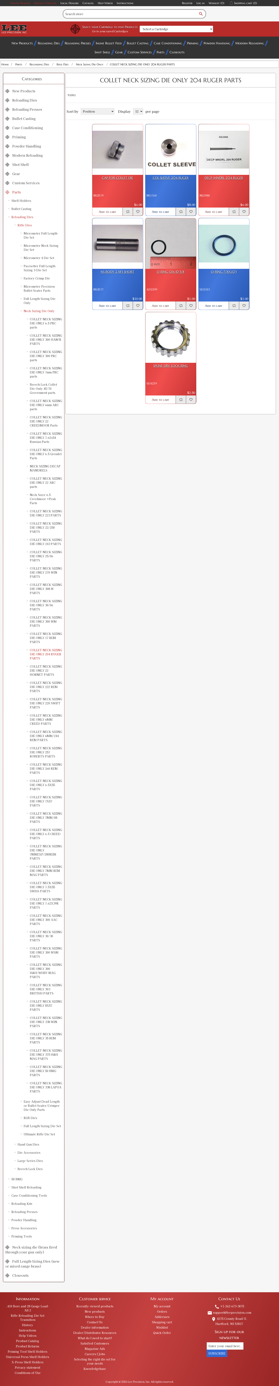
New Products (22, 43)
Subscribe (216, 1353)
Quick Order (162, 1333)
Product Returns (27, 1346)
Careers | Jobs (95, 1354)
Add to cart (107, 212)
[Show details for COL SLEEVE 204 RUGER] (170, 149)
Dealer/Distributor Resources (94, 1333)
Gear (119, 52)
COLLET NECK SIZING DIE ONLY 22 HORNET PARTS (46, 670)
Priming (193, 43)
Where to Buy (95, 1317)
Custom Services (140, 52)
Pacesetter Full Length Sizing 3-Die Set (39, 268)
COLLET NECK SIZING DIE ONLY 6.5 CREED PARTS (46, 834)
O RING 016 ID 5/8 (170, 272)
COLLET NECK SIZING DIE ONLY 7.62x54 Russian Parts (46, 437)
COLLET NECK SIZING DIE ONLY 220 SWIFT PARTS (46, 703)
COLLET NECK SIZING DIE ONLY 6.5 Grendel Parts (46, 454)
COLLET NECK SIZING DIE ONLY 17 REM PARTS (46, 638)
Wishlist (162, 1327)
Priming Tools (21, 1236)
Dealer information (95, 1327)
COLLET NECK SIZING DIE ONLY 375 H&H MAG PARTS (46, 1054)
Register (187, 3)
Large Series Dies (30, 1161)
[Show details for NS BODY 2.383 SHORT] (117, 243)
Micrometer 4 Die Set (39, 258)
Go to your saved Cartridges (110, 31)
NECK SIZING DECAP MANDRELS (45, 468)
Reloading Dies (49, 43)
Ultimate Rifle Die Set (39, 1134)
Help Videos (105, 3)
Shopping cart (162, 1322)
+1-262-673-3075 (229, 1306)
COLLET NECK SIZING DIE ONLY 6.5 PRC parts (46, 323)
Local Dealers (69, 3)
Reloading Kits (21, 1204)
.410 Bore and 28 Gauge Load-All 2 (27, 1308)
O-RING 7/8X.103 (224, 272)
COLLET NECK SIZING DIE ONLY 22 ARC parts (46, 482)
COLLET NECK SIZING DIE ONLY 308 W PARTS (46, 589)
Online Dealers (20, 3)
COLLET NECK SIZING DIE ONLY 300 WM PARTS (46, 621)
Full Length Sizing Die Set (42, 1126)
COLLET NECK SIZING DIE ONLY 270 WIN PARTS (46, 572)
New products (95, 1311)
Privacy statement (27, 1367)
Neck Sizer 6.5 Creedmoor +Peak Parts (43, 499)
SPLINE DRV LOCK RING (170, 366)
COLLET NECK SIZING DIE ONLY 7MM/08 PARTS (46, 817)
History (27, 1325)
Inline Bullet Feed (109, 43)
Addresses (162, 1317)
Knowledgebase (95, 1369)
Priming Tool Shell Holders (27, 1351)
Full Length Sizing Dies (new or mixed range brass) (32, 1264)
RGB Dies (30, 1118)
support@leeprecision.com (229, 1312)
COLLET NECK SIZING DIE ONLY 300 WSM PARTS (46, 952)
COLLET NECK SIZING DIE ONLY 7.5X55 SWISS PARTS (46, 887)
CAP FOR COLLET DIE (117, 178)
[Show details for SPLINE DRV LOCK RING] (170, 337)
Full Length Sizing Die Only (40, 301)
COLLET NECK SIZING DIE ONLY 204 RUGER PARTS (46, 654)
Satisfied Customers (94, 1343)
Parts (160, 52)
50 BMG (16, 1179)
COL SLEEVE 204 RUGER (171, 178)
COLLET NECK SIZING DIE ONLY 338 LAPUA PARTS (46, 1087)
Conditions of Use (28, 1373)
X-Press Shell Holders (28, 1362)
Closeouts (177, 52)
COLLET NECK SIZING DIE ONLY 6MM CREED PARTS (46, 719)
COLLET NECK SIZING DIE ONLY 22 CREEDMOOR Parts (46, 421)
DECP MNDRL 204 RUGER (224, 178)
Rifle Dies (25, 225)
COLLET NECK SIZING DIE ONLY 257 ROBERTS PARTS (46, 752)
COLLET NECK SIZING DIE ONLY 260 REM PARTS (46, 768)
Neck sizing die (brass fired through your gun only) (31, 1249)
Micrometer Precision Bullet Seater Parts (39, 288)
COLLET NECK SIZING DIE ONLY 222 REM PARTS (46, 687)
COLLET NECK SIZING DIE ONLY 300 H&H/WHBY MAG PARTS (46, 971)
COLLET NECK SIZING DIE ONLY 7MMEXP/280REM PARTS (46, 852)
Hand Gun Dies (28, 1144)
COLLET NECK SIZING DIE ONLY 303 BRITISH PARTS (46, 989)
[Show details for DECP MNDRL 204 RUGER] (224, 149)
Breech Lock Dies (30, 1169)
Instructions (125, 3)
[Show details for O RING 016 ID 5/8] (170, 243)
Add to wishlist (138, 212)
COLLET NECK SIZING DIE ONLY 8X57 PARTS (46, 1005)
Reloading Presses (78, 43)
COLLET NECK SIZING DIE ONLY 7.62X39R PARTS (46, 903)
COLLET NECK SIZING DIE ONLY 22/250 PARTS (46, 527)
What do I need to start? (95, 1338)
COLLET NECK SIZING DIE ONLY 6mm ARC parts (46, 405)
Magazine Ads (95, 1349)
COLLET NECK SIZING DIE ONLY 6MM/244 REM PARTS (46, 736)
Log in (200, 3)
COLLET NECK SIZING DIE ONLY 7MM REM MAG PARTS (46, 870)
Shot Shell (102, 52)
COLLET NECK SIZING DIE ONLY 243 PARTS (46, 542)
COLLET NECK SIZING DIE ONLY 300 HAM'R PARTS (46, 339)
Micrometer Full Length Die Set (40, 235)
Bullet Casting (138, 43)
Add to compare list (128, 212)
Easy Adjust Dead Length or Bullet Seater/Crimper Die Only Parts (42, 1105)
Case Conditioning (168, 43)
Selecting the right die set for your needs (95, 1361)
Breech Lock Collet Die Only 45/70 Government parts (43, 388)
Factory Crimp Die (37, 278)
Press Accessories (24, 1228)
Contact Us (95, 1322)
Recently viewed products (94, 1306)
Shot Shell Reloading (26, 1187)
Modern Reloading (249, 43)
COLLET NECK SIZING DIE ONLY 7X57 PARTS (46, 801)
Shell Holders (21, 201)
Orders (162, 1311)
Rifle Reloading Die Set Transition (27, 1317)
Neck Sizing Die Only (39, 311)
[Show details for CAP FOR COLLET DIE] (117, 149)
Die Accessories (29, 1152)
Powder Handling (217, 43)
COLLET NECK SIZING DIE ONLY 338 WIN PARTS (46, 1022)
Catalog (88, 3)
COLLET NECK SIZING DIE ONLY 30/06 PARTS (46, 605)
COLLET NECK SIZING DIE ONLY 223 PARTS (46, 513)
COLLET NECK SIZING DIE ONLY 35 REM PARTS (46, 1038)
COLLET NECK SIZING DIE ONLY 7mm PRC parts (46, 372)
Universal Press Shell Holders (27, 1357)
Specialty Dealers (45, 3)
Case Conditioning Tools (29, 1195)
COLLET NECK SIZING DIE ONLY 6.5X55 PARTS (46, 785)
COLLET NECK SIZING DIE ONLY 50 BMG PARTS (46, 1071)
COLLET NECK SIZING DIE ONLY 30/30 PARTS (46, 936)
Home (5, 64)
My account (162, 1306)
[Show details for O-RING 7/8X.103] (224, 243)
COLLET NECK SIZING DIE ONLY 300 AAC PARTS (46, 920)
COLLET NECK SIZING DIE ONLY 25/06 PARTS (46, 556)
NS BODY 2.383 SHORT (117, 272)
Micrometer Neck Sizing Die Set (41, 247)
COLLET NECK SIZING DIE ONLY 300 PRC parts (46, 356)
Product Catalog (27, 1341)
